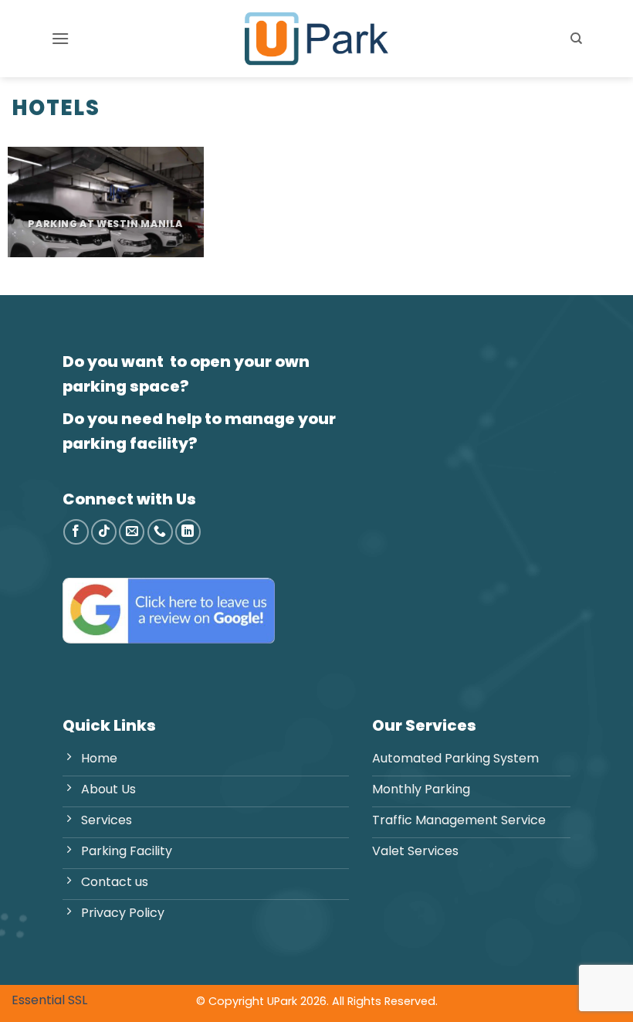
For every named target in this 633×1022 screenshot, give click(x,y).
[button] (60, 38)
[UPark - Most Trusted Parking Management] (316, 38)
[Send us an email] (131, 532)
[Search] (576, 38)
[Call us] (160, 532)
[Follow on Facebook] (76, 532)
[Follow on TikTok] (104, 532)
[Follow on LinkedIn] (188, 532)
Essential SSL (49, 1000)
